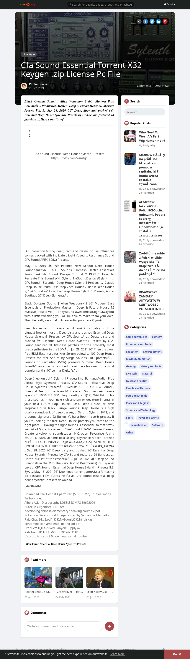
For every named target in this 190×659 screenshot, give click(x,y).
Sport (129, 417)
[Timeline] (139, 21)
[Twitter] (152, 21)
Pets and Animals (136, 395)
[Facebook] (145, 21)
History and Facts (150, 366)
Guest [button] (169, 4)
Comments (144, 85)
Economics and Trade (139, 344)
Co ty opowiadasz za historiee (152, 190)
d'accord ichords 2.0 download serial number (56, 536)
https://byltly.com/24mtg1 (69, 158)
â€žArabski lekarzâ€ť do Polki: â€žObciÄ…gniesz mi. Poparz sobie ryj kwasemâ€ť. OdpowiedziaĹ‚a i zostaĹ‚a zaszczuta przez (152, 218)
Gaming (131, 366)
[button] (100, 4)
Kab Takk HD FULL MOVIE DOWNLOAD (51, 532)
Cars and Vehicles (136, 337)
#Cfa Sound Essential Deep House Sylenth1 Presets (56, 544)
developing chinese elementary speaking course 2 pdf (62, 511)
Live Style (29, 54)
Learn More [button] (117, 654)
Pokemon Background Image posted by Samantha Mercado (66, 515)
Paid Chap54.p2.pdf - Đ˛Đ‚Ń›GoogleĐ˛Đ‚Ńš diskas (58, 519)
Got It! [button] (177, 654)
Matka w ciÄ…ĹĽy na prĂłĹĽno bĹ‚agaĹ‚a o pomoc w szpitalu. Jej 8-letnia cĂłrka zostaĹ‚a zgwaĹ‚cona (152, 169)
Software (157, 425)
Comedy (157, 337)
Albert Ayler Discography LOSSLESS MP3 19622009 (59, 503)
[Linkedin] (158, 21)
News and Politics (136, 381)
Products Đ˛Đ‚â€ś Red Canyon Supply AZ (52, 528)
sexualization (139, 425)
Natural (147, 373)
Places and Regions (137, 403)
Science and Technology (140, 410)
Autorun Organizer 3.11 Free (44, 507)
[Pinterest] (165, 21)
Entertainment (152, 351)
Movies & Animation (138, 359)
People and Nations (138, 388)
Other (129, 432)
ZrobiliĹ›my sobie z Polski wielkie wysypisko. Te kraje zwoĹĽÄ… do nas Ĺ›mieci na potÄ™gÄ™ (152, 263)
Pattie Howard (39, 84)
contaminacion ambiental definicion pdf (52, 524)
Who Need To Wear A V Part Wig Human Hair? (152, 136)
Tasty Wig (149, 145)
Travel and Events (148, 417)
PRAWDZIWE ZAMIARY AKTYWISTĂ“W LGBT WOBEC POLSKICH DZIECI (151, 300)
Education (132, 351)
